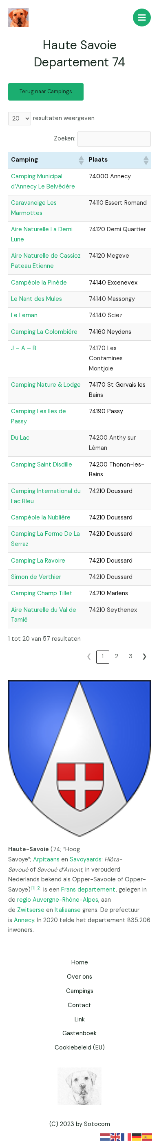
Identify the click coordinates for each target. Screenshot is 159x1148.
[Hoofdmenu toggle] (142, 17)
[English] (115, 1136)
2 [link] (116, 656)
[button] (80, 160)
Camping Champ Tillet (42, 593)
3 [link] (130, 656)
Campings (79, 991)
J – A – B (23, 348)
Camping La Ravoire (38, 561)
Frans (68, 890)
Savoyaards (86, 859)
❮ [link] (89, 656)
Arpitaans (46, 859)
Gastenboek (79, 1033)
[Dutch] (105, 1136)
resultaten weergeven (64, 118)
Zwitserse (30, 910)
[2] (38, 888)
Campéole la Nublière (41, 517)
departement (96, 890)
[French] (126, 1136)
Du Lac (20, 438)
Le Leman (24, 315)
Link (80, 1019)
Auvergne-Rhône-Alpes (65, 900)
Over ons (79, 977)
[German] (137, 1136)
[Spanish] (147, 1136)
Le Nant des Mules (36, 299)
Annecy (24, 920)
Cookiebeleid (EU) (80, 1048)
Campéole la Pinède (39, 283)
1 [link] (103, 656)
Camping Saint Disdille (41, 465)
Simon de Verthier (36, 577)
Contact (79, 1005)
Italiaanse (68, 910)
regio (24, 900)
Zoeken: (64, 138)
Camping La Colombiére (44, 332)
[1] (33, 888)
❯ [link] (144, 656)
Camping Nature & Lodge (46, 385)
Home (79, 962)
